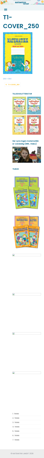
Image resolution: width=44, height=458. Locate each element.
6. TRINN (15, 435)
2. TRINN (15, 418)
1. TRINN (15, 414)
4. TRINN (15, 427)
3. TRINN (15, 422)
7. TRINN (15, 440)
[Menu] (5, 9)
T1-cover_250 (13, 85)
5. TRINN (15, 431)
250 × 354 (7, 79)
